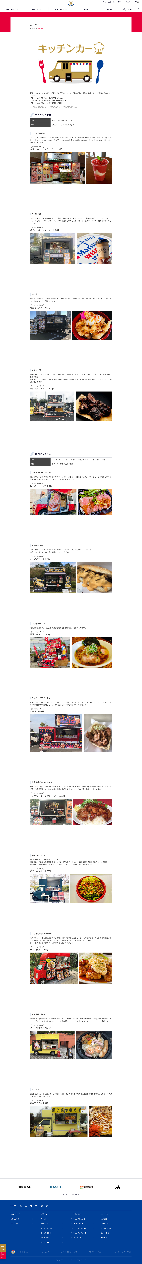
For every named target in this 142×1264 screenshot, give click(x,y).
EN (136, 2)
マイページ (130, 10)
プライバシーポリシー (96, 1252)
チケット (105, 2)
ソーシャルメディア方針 (123, 1252)
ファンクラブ (116, 2)
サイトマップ (44, 1252)
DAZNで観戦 (45, 1238)
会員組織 (109, 10)
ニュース (85, 10)
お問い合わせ (24, 1252)
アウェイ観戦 (45, 1242)
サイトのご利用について (69, 1252)
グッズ (128, 2)
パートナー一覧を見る (70, 1194)
